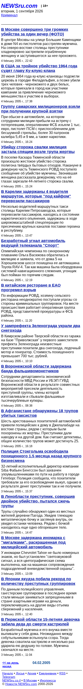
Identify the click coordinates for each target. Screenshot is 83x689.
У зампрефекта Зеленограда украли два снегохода (40, 328)
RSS (62, 673)
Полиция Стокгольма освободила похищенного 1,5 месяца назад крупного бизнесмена (41, 456)
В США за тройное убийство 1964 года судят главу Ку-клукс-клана (39, 68)
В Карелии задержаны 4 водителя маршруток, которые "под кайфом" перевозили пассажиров (36, 196)
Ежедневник (47, 673)
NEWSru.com (19, 5)
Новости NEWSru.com (21, 684)
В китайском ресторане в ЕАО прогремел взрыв (31, 287)
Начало (7, 673)
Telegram (8, 677)
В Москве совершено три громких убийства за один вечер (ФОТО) (34, 31)
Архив (31, 673)
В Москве (30, 680)
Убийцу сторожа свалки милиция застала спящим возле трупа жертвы (38, 149)
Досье (20, 673)
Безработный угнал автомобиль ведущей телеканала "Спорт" (33, 243)
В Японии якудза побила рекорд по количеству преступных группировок (38, 581)
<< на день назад (10, 664)
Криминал (9, 15)
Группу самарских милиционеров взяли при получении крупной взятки (40, 108)
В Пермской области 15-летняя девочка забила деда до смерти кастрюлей (40, 621)
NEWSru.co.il (11, 680)
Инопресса (48, 680)
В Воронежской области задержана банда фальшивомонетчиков (36, 368)
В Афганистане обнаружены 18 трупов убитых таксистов (39, 413)
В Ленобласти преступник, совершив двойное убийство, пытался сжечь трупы (38, 501)
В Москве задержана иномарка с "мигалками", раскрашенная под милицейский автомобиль (33, 542)
